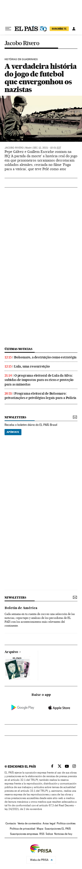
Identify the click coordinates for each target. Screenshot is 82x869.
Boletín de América (21, 608)
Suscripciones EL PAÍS (58, 828)
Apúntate (13, 432)
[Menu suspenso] (8, 28)
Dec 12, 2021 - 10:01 (47, 147)
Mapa (40, 828)
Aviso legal (49, 823)
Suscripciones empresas (24, 834)
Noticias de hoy (63, 834)
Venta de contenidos (29, 823)
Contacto (10, 823)
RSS (41, 834)
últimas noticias (18, 349)
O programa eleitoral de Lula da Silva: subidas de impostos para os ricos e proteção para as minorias (39, 379)
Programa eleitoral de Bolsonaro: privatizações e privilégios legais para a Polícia (40, 395)
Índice (49, 834)
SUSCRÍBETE (59, 28)
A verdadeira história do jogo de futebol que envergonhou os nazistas (41, 78)
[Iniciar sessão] (73, 28)
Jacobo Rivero (22, 43)
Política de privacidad (22, 828)
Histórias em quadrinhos (21, 59)
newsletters (15, 417)
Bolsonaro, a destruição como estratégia (45, 357)
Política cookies (66, 823)
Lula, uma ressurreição (32, 366)
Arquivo (11, 652)
